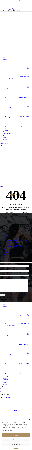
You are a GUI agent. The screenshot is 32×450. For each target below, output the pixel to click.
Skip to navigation (5, 0)
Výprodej (6, 251)
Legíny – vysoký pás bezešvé (15, 246)
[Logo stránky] (10, 54)
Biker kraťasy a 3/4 (24, 97)
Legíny (5, 237)
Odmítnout (16, 440)
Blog (4, 257)
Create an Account (5, 397)
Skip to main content (15, 0)
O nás (5, 255)
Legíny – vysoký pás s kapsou (15, 245)
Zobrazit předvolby (16, 444)
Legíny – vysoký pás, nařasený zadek (17, 240)
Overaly (21, 126)
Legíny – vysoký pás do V (14, 242)
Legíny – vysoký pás (24, 68)
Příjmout (16, 435)
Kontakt (16, 448)
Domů (5, 236)
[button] (29, 419)
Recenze (5, 252)
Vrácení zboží (7, 254)
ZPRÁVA (12, 9)
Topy (4, 249)
